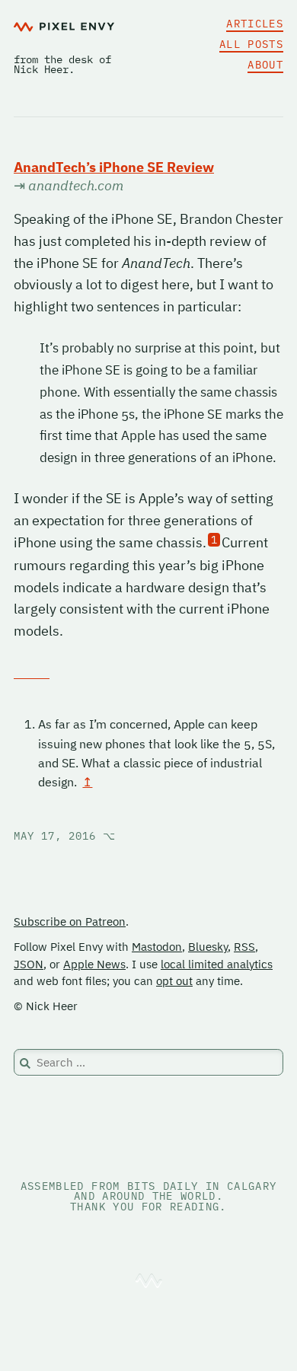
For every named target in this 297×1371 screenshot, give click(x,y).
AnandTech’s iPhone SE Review (114, 167)
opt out (174, 981)
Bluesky (208, 946)
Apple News (94, 964)
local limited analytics (217, 964)
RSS (244, 946)
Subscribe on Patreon (70, 921)
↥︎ (87, 781)
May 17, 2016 (65, 836)
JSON (28, 964)
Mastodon (157, 946)
